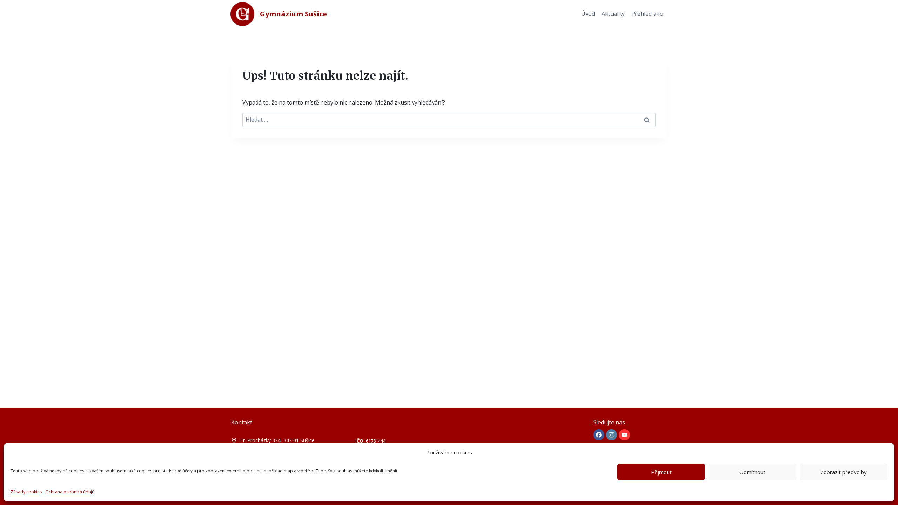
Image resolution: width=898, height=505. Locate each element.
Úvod (588, 14)
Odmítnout (752, 472)
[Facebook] (598, 434)
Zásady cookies (26, 492)
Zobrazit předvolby (843, 472)
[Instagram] (611, 434)
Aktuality (613, 14)
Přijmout (661, 472)
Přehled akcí (647, 14)
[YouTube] (624, 434)
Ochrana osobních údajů (69, 492)
